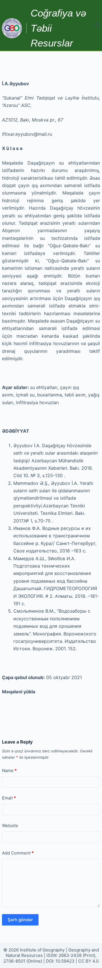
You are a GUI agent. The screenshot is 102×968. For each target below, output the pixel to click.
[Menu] (97, 25)
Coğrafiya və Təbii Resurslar (58, 27)
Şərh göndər (20, 919)
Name (9, 770)
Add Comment (18, 853)
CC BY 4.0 (88, 961)
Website (10, 825)
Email (9, 798)
